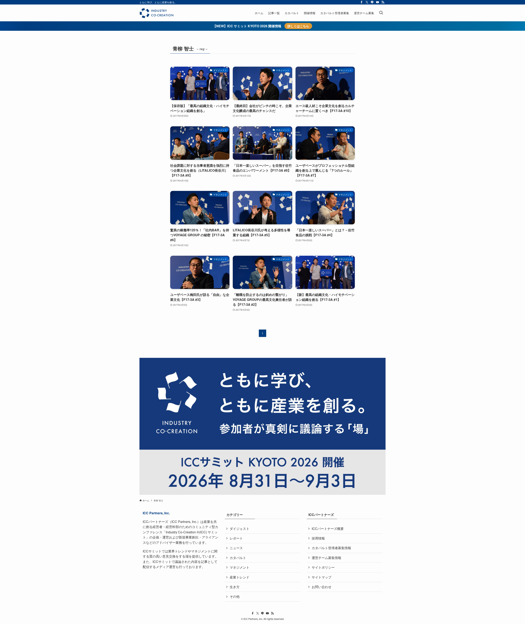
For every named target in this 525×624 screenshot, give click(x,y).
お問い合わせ (321, 586)
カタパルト (238, 557)
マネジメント (239, 567)
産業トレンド (239, 577)
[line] (372, 2)
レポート (236, 538)
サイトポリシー (323, 567)
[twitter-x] (367, 2)
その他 (235, 596)
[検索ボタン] (381, 13)
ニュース (236, 547)
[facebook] (361, 2)
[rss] (383, 2)
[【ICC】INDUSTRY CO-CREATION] (156, 13)
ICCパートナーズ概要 (328, 528)
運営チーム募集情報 (326, 557)
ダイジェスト (239, 528)
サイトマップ (321, 577)
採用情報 (318, 538)
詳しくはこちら (298, 26)
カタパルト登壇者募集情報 (331, 547)
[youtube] (377, 2)
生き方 (235, 586)
